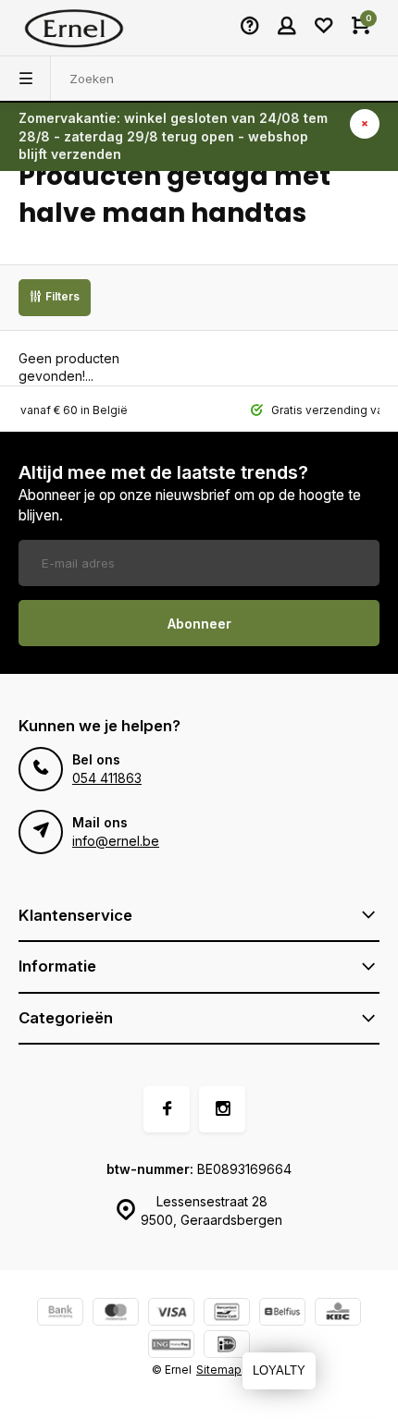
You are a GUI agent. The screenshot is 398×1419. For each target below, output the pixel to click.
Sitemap (219, 1369)
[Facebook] (166, 1109)
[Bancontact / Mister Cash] (227, 1314)
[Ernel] (74, 27)
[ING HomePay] (171, 1346)
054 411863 (107, 778)
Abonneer (199, 623)
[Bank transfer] (60, 1314)
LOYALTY (279, 1370)
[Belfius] (282, 1314)
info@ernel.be (115, 841)
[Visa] (171, 1314)
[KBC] (338, 1314)
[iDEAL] (227, 1346)
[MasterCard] (116, 1314)
